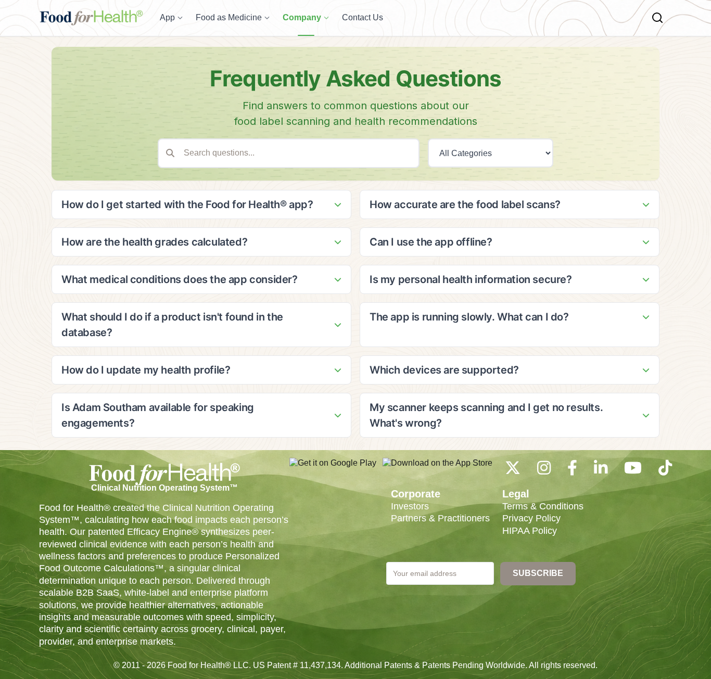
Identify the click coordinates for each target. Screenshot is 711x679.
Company (302, 17)
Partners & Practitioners (440, 518)
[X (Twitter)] (512, 470)
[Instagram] (544, 470)
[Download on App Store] (437, 468)
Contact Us (362, 17)
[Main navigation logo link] (91, 17)
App (167, 17)
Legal (515, 493)
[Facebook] (572, 470)
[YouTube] (633, 470)
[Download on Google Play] (332, 468)
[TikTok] (665, 470)
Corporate (415, 493)
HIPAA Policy (529, 531)
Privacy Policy (531, 518)
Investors (410, 506)
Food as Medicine (229, 17)
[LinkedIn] (600, 470)
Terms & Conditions (542, 506)
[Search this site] (657, 17)
